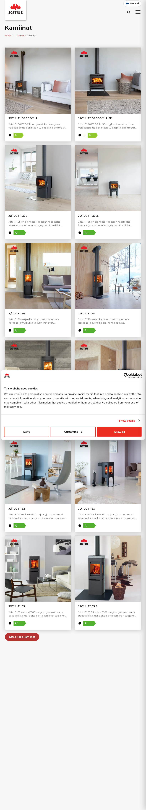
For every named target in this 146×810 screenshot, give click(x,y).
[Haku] (128, 12)
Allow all (119, 431)
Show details (127, 420)
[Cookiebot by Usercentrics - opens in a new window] (126, 375)
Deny (26, 431)
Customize (71, 431)
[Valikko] (138, 12)
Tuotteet (20, 35)
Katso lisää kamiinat (22, 636)
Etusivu (8, 35)
